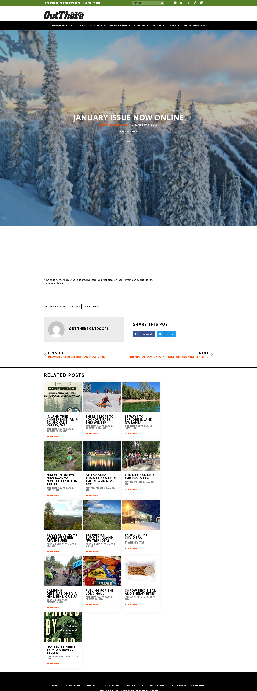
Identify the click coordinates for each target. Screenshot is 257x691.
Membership (59, 25)
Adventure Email (194, 25)
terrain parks (91, 306)
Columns (77, 25)
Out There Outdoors (114, 125)
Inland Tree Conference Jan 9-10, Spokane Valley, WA (62, 420)
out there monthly (56, 306)
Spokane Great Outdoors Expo (62, 3)
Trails (173, 25)
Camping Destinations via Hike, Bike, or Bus (62, 593)
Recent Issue (157, 685)
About (55, 685)
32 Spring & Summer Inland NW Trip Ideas (99, 537)
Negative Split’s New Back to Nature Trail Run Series (62, 479)
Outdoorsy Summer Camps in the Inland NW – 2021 (101, 479)
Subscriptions (91, 3)
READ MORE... (55, 436)
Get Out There (118, 25)
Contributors (134, 685)
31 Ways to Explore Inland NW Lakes (138, 419)
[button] (144, 334)
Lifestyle (140, 25)
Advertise (93, 685)
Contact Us (112, 685)
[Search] (162, 3)
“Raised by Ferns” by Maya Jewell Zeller (62, 650)
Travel (157, 25)
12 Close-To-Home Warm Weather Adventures (62, 537)
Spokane (75, 306)
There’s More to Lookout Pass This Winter (100, 419)
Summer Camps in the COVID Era (140, 476)
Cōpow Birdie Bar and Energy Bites (140, 591)
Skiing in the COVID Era (136, 535)
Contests (96, 25)
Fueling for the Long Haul (100, 591)
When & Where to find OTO (188, 685)
